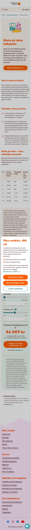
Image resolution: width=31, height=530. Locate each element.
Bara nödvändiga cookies (15, 283)
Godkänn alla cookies (15, 277)
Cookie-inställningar (15, 289)
